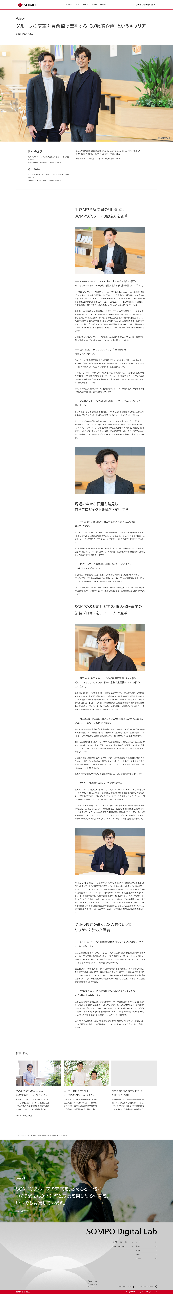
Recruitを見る (22, 1211)
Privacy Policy (93, 1284)
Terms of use (92, 1281)
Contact (91, 1287)
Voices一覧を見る (24, 1115)
